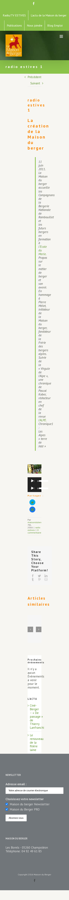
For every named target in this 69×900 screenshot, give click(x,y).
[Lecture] (32, 481)
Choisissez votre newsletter (25, 799)
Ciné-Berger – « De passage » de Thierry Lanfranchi (37, 716)
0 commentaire (34, 531)
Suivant (35, 83)
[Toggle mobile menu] (61, 36)
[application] (34, 481)
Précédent (34, 77)
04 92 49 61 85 (32, 851)
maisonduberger (36, 522)
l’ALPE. (42, 420)
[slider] (39, 480)
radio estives (34, 528)
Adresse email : (16, 784)
